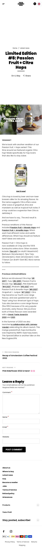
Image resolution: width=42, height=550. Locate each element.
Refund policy (8, 493)
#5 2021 (24, 286)
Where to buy (8, 471)
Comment (7, 392)
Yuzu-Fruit (7, 512)
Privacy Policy (10, 542)
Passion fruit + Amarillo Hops (15, 230)
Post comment (14, 449)
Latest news (7, 475)
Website (5, 437)
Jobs (4, 486)
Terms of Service (9, 490)
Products (6, 505)
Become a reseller (10, 482)
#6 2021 (33, 289)
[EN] (39, 4)
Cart (34, 4)
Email (5, 427)
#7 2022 (26, 292)
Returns (34, 542)
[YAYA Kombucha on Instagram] (11, 531)
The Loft (13, 251)
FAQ (4, 479)
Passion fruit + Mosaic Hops (23, 227)
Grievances (7, 497)
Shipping (22, 545)
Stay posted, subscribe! (16, 520)
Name (5, 416)
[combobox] (39, 4)
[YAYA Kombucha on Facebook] (3, 531)
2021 (13, 317)
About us (6, 468)
